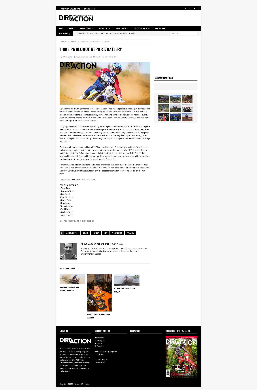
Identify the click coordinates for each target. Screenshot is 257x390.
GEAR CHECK (121, 28)
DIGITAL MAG (160, 28)
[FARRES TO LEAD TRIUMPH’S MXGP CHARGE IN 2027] (175, 99)
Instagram (100, 340)
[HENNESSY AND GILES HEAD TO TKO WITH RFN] (187, 99)
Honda (96, 233)
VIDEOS (72, 28)
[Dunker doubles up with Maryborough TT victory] (163, 117)
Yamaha (130, 233)
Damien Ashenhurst (83, 57)
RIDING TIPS (104, 28)
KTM (105, 233)
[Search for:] (184, 33)
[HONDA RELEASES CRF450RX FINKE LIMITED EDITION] (187, 108)
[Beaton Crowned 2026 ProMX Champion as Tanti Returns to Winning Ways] (175, 117)
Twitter (99, 343)
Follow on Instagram (148, 343)
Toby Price (117, 233)
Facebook (100, 337)
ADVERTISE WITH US (141, 28)
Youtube (100, 346)
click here (101, 354)
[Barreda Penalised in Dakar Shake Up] (72, 279)
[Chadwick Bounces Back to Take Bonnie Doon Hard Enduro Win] (163, 99)
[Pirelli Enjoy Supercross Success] (99, 292)
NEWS (61, 28)
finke (85, 233)
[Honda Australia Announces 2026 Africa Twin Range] (187, 117)
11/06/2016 (67, 57)
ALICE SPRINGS (72, 233)
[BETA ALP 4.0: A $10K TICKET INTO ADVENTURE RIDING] (175, 108)
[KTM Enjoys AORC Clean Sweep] (126, 280)
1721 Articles (117, 244)
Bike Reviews (85, 28)
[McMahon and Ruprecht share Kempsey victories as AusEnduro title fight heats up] (163, 108)
